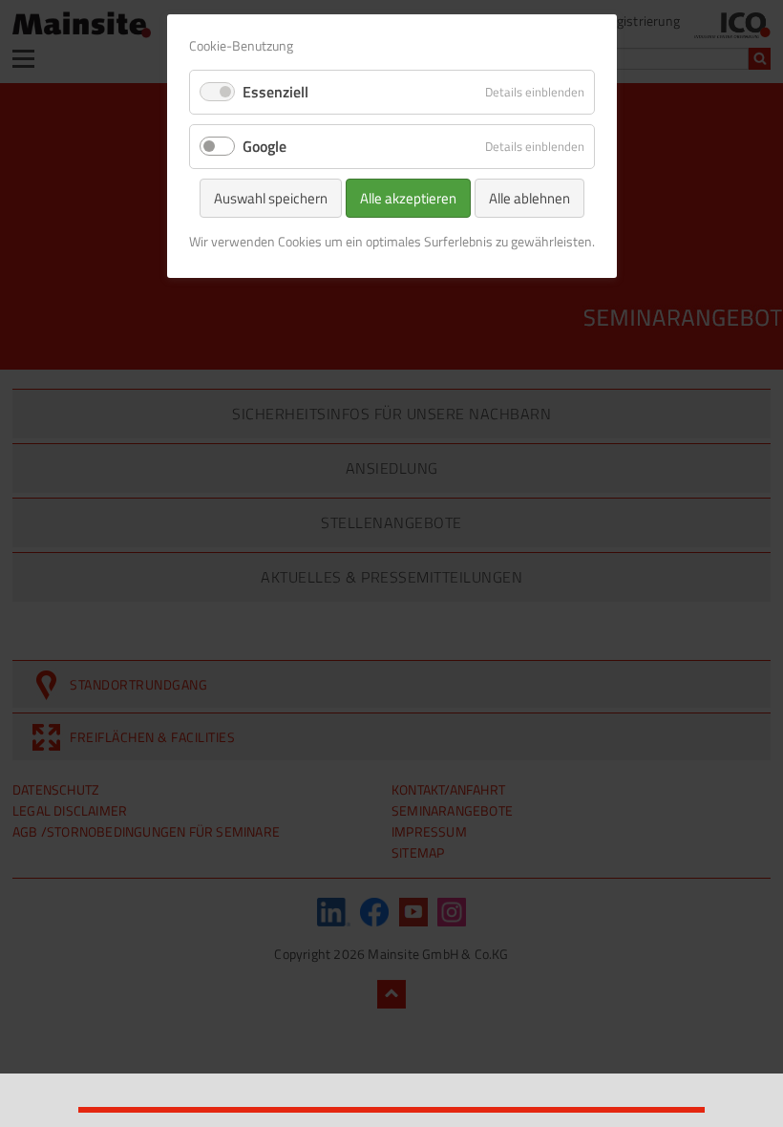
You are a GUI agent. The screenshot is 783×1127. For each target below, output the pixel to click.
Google (264, 146)
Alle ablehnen (529, 198)
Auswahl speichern (271, 198)
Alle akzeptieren (408, 198)
